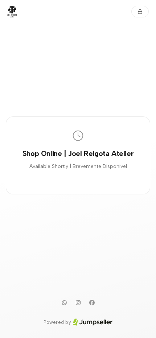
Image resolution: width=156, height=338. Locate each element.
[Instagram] (78, 302)
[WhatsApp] (64, 302)
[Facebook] (91, 302)
